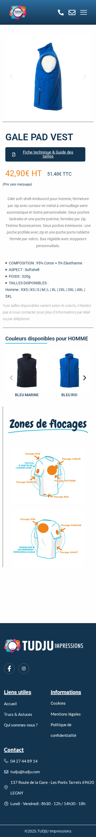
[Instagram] (23, 668)
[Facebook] (9, 668)
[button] (11, 76)
